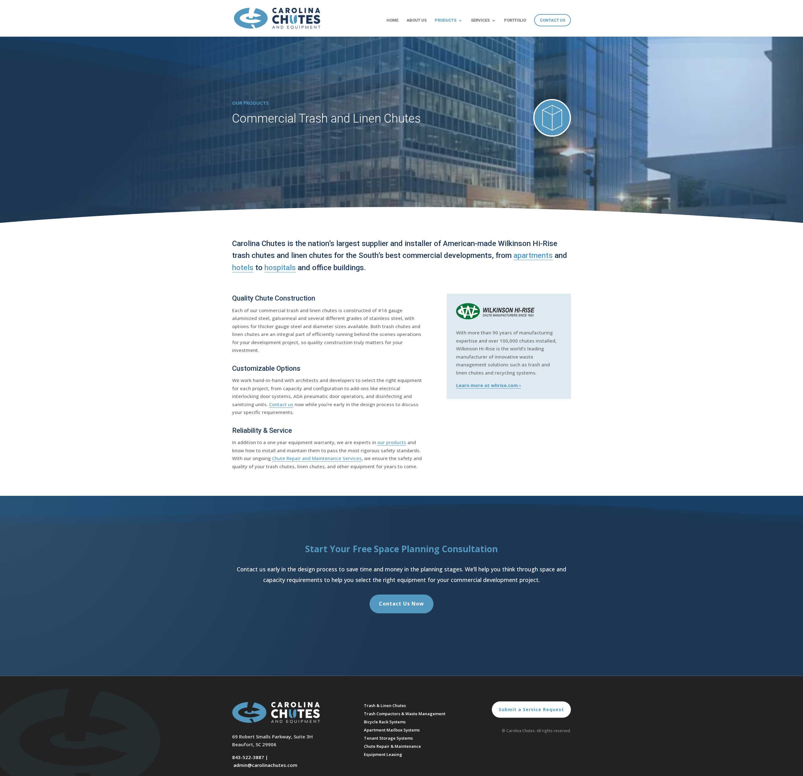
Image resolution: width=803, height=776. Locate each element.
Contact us (281, 404)
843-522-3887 (248, 757)
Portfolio (515, 20)
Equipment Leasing (383, 754)
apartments (533, 255)
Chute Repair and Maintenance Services (317, 458)
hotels (242, 267)
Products (445, 20)
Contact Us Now (401, 603)
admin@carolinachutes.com (265, 765)
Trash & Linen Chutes (385, 705)
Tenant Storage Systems (388, 738)
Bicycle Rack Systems (385, 722)
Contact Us (552, 20)
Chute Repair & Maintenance (392, 746)
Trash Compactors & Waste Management (404, 713)
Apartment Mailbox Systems (392, 730)
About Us (417, 20)
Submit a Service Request (531, 709)
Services (480, 20)
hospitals (280, 267)
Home (392, 20)
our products (391, 442)
